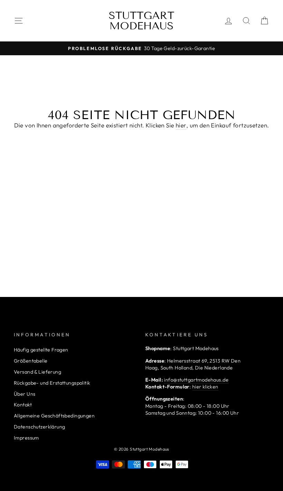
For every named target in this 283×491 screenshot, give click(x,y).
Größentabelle (31, 361)
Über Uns (24, 394)
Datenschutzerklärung (39, 427)
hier (181, 125)
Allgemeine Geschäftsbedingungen (54, 416)
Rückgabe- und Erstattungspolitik (52, 383)
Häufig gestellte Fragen (41, 350)
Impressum (26, 438)
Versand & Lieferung (37, 372)
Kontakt (23, 405)
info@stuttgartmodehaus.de (196, 380)
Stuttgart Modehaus (141, 20)
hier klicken (205, 387)
